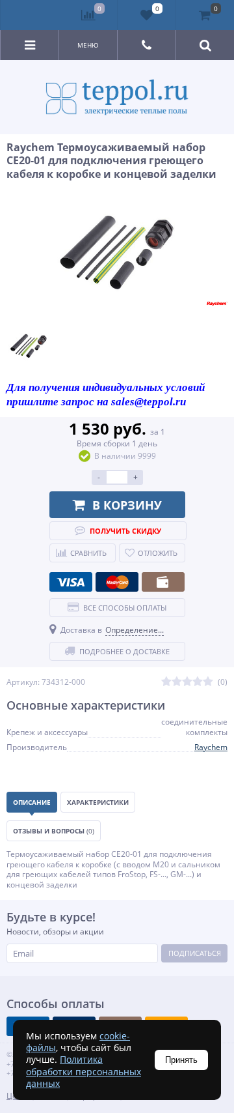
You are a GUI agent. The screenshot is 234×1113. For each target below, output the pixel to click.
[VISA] (70, 582)
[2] (177, 682)
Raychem (211, 747)
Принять (181, 1060)
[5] (208, 682)
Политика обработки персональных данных (83, 1071)
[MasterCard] (117, 582)
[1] (166, 682)
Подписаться (194, 953)
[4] (197, 682)
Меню (88, 45)
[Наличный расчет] (163, 582)
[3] (187, 682)
